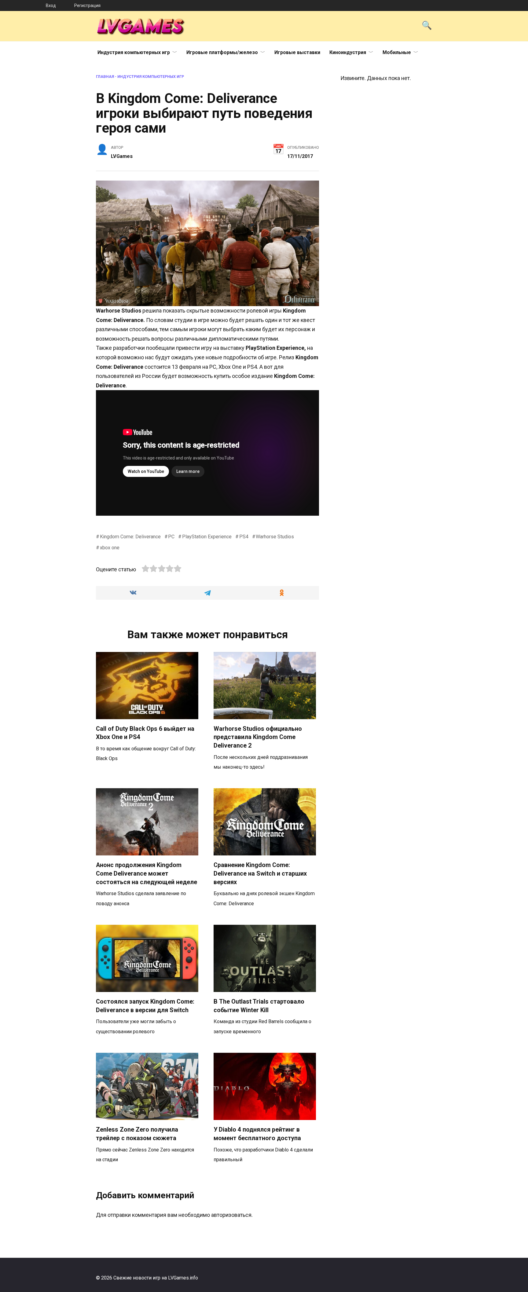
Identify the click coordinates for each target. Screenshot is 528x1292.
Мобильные (397, 52)
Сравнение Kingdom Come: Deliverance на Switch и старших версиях (260, 873)
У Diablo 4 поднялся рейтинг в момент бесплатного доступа (257, 1134)
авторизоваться (231, 1215)
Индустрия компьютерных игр (133, 52)
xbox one (109, 548)
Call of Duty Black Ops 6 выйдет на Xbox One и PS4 (145, 733)
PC (171, 537)
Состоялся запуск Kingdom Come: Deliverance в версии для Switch (145, 1006)
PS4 (243, 537)
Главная (105, 76)
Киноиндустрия (347, 52)
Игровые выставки (297, 52)
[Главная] (23, 5)
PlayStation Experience (207, 537)
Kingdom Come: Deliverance (130, 537)
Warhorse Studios (275, 537)
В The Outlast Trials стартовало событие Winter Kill (259, 1006)
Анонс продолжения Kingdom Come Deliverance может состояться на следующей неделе (146, 873)
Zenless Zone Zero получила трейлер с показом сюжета (137, 1134)
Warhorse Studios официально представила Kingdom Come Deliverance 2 (258, 737)
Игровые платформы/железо (222, 52)
